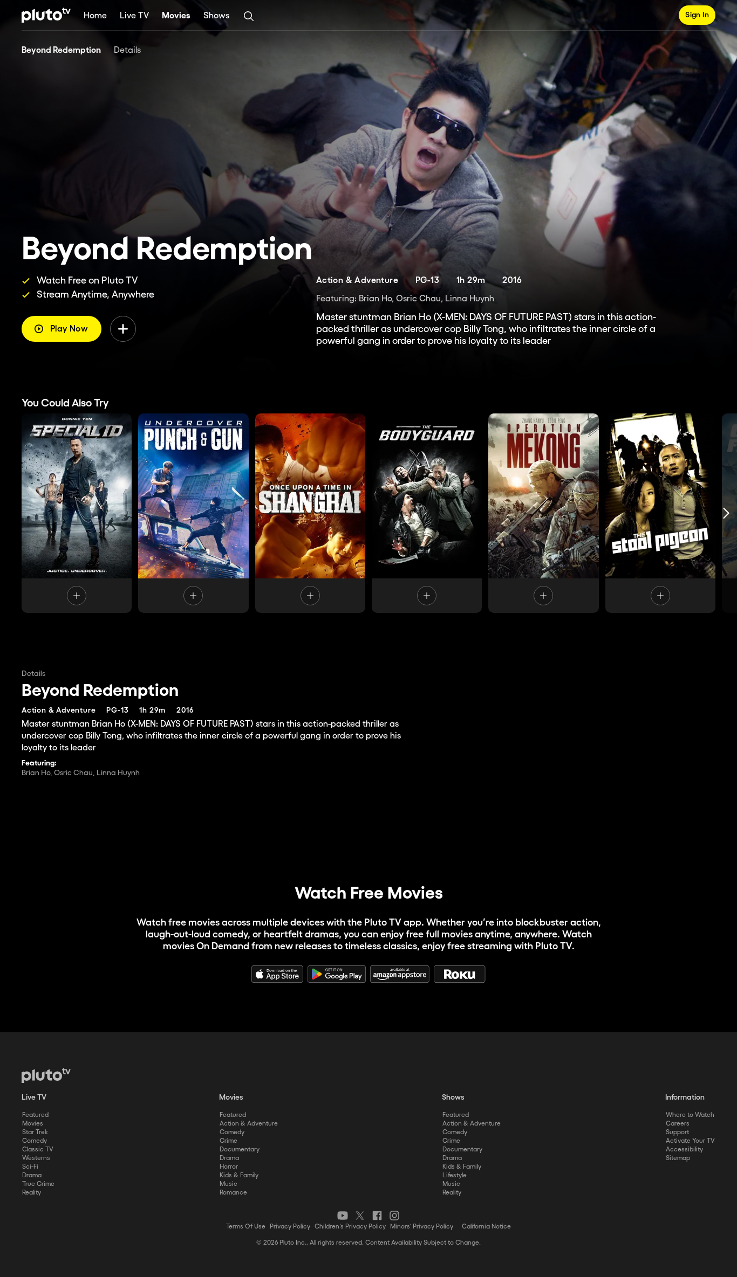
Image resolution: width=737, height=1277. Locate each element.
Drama (32, 1175)
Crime (228, 1140)
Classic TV (37, 1149)
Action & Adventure (249, 1123)
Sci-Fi (30, 1166)
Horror (229, 1166)
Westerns (36, 1158)
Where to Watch (690, 1115)
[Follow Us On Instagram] (394, 1215)
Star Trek (35, 1132)
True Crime (38, 1184)
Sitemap (678, 1158)
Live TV (134, 15)
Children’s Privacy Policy (350, 1226)
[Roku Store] (460, 974)
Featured (35, 1115)
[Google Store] (337, 974)
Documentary (240, 1149)
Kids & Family (239, 1175)
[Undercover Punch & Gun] (193, 513)
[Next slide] (726, 513)
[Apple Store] (277, 974)
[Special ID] (77, 513)
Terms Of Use (245, 1226)
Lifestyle (454, 1175)
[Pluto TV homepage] (46, 1075)
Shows (216, 15)
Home (95, 15)
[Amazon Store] (399, 974)
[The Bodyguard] (427, 513)
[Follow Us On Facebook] (377, 1215)
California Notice (486, 1226)
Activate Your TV (690, 1140)
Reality (31, 1192)
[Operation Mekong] (543, 513)
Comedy (34, 1140)
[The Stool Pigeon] (660, 513)
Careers (678, 1123)
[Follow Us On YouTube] (342, 1215)
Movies (176, 15)
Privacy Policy (290, 1226)
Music (228, 1184)
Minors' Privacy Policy (421, 1226)
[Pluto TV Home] (46, 15)
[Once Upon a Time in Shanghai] (310, 513)
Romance (233, 1192)
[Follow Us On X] (359, 1215)
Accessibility (684, 1149)
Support (677, 1132)
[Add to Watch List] (123, 329)
